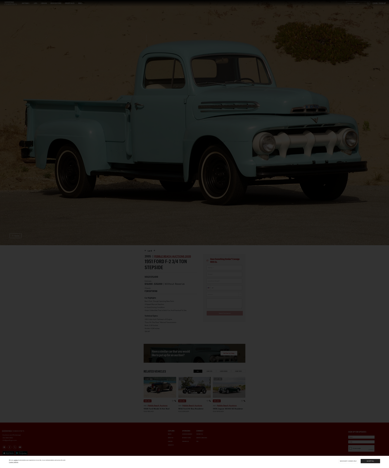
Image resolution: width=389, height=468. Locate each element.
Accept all (370, 461)
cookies (16, 460)
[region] (194, 462)
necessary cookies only (348, 461)
